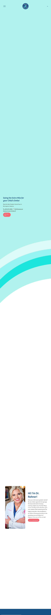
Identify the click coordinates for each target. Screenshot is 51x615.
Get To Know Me (33, 520)
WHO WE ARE (6, 214)
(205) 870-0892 (8, 209)
